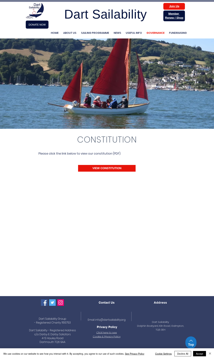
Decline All (182, 353)
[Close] (210, 353)
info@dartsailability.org (110, 320)
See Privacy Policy (134, 353)
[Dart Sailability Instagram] (60, 302)
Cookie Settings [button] (163, 353)
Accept (199, 353)
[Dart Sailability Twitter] (52, 302)
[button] (133, 32)
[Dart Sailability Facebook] (44, 302)
